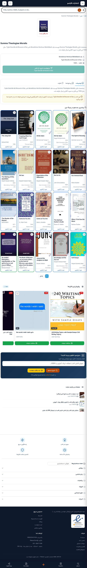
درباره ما (82, 537)
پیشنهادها (69, 83)
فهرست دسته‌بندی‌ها (36, 519)
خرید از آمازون (78, 147)
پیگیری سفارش (38, 528)
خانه (85, 16)
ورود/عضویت (9, 566)
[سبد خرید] (4, 3)
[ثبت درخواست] (43, 564)
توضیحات (79, 83)
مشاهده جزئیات (66, 343)
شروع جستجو (51, 370)
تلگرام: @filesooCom (36, 541)
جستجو (78, 566)
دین (81, 16)
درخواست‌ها (26, 566)
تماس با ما (82, 541)
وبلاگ (40, 522)
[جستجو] (79, 10)
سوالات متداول (81, 544)
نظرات (60, 83)
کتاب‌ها (40, 516)
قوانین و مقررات (80, 547)
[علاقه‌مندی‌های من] (10, 3)
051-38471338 (37, 544)
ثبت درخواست (38, 525)
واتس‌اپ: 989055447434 (34, 537)
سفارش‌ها (61, 566)
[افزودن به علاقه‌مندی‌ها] (84, 112)
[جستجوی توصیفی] (83, 10)
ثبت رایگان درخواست (34, 370)
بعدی (41, 276)
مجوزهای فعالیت (80, 550)
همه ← (6, 287)
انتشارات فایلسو (73, 3)
